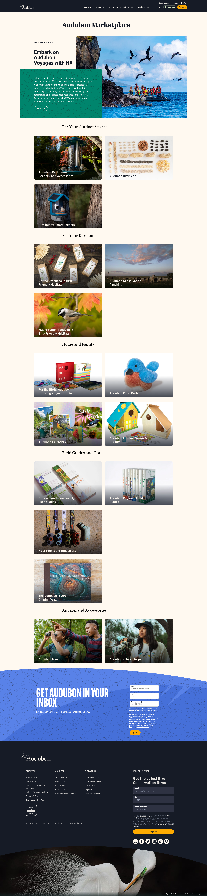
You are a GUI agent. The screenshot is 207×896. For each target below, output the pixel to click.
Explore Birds (113, 7)
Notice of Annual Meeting (37, 792)
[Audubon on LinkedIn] (154, 841)
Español (183, 3)
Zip (132, 694)
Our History (31, 781)
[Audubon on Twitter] (147, 841)
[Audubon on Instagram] (135, 841)
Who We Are (31, 777)
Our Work (88, 7)
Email (132, 686)
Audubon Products (93, 781)
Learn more (41, 108)
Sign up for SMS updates (65, 794)
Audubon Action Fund (35, 800)
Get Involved (128, 7)
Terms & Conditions (143, 727)
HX (64, 78)
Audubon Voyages (59, 88)
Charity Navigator (31, 810)
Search (160, 7)
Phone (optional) (136, 702)
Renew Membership (93, 794)
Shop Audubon (163, 3)
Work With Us (61, 777)
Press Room (60, 785)
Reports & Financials (34, 796)
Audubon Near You (93, 777)
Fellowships (60, 781)
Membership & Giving (146, 7)
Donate (182, 7)
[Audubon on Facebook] (141, 841)
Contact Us (60, 790)
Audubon (27, 6)
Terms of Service (152, 711)
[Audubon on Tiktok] (160, 841)
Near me (171, 7)
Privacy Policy (139, 711)
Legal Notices (57, 823)
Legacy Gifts (90, 790)
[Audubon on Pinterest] (166, 841)
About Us (100, 7)
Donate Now (90, 785)
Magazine (174, 3)
